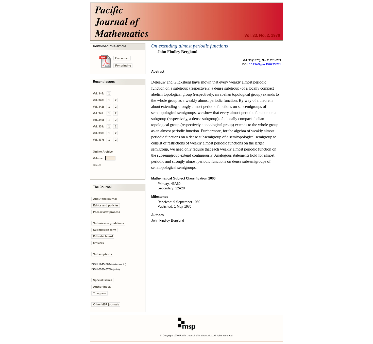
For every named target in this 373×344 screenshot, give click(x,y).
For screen (122, 58)
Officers (98, 242)
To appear (99, 293)
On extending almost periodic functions (189, 45)
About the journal (105, 198)
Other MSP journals (106, 304)
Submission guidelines (108, 223)
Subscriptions (102, 254)
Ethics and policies (105, 205)
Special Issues (102, 280)
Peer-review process (106, 212)
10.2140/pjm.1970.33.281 (265, 64)
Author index (102, 286)
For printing (123, 65)
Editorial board (103, 236)
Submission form (104, 229)
